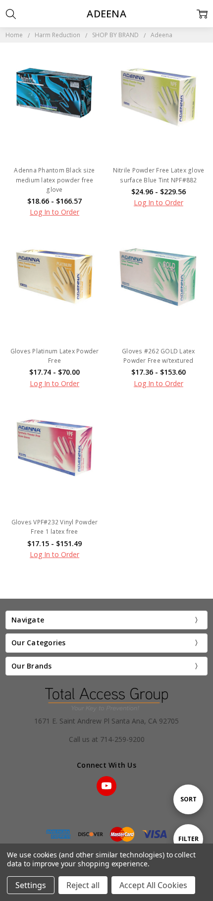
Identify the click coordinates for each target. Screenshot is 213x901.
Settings (30, 885)
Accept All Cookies (153, 885)
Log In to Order (54, 212)
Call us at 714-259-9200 (107, 739)
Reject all (83, 885)
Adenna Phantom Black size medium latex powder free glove (54, 179)
